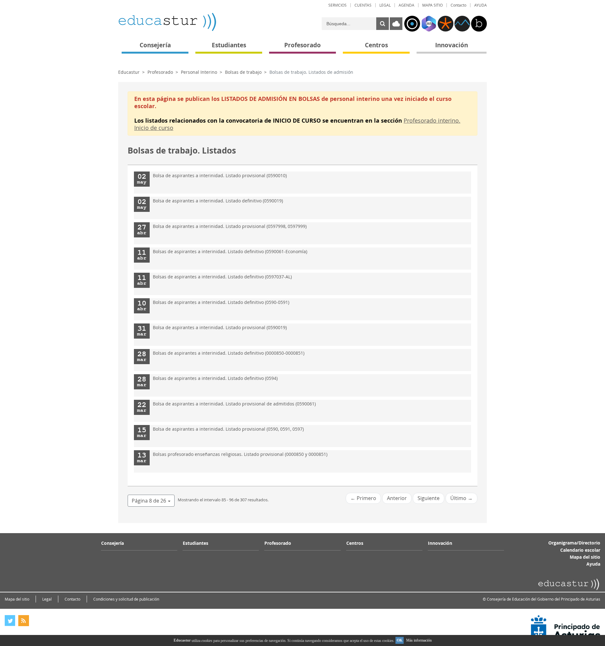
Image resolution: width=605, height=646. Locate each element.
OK (399, 640)
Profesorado (160, 72)
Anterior (397, 498)
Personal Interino (199, 72)
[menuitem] (337, 5)
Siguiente (429, 498)
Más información (419, 640)
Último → (461, 498)
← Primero (363, 498)
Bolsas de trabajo (243, 72)
